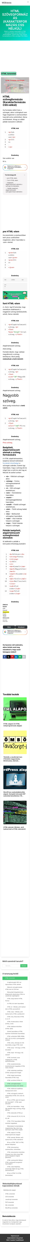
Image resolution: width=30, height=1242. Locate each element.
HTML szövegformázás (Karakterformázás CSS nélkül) (14, 1085)
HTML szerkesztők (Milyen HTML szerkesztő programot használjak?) (14, 1162)
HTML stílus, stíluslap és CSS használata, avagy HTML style (14, 1044)
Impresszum (15, 1236)
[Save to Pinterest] (12, 657)
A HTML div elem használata (15, 1003)
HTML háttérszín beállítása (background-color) (14, 1089)
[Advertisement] (15, 56)
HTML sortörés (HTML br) (14, 1080)
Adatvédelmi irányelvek (15, 1238)
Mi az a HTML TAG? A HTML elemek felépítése (14, 1143)
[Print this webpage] (24, 657)
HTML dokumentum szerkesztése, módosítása (12, 1148)
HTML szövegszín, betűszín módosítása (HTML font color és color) (14, 1095)
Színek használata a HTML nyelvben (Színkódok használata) (15, 1032)
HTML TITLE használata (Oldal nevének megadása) (15, 1122)
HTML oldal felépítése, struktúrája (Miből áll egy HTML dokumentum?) (14, 1168)
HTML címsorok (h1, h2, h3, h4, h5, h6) (15, 1117)
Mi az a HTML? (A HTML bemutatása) (13, 1174)
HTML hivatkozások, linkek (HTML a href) (14, 1022)
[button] (28, 2)
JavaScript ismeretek (11, 1199)
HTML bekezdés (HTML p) (15, 1113)
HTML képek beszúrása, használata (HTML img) (13, 1076)
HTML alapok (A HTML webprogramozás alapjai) (12, 1133)
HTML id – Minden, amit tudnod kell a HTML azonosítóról (15, 1008)
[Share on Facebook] (5, 657)
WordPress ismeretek (11, 1208)
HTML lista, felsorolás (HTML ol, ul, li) (14, 1018)
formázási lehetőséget (11, 463)
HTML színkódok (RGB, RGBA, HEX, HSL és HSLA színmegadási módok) (15, 1038)
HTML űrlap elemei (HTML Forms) (13, 999)
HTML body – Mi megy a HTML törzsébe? (15, 1049)
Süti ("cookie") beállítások (15, 1240)
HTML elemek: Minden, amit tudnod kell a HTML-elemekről (14, 1138)
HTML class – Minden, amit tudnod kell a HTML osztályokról (14, 1013)
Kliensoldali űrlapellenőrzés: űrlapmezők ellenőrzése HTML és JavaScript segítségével (15, 994)
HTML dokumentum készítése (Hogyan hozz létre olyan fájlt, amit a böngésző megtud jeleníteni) (14, 1154)
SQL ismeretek (9, 1205)
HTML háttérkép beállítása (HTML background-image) (14, 1071)
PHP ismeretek (9, 1202)
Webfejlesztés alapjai (9, 1190)
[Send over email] (20, 657)
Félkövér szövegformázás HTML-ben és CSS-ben (13, 988)
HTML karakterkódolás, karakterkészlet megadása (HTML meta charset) (15, 1065)
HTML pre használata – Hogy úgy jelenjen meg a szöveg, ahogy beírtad (15, 1108)
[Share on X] (8, 657)
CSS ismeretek (9, 1196)
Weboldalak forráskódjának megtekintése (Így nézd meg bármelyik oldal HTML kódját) (14, 1128)
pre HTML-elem (12, 178)
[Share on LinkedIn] (16, 657)
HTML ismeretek (8, 74)
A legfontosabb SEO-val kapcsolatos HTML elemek (13, 983)
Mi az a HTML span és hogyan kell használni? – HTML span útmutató (15, 1101)
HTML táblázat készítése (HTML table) (13, 1027)
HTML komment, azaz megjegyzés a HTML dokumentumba (12, 1059)
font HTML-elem (12, 180)
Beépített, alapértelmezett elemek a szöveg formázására (14, 184)
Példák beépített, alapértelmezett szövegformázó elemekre (14, 190)
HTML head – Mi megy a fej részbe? (14, 1054)
